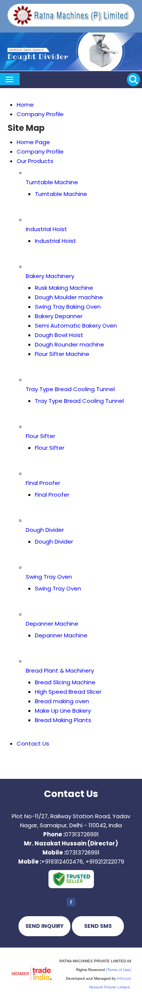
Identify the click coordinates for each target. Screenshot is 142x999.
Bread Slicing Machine (65, 682)
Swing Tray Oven (49, 577)
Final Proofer (43, 483)
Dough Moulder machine (69, 297)
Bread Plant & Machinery (60, 670)
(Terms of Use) (118, 970)
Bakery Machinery (50, 276)
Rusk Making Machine (64, 288)
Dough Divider (45, 530)
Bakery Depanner (59, 316)
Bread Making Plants (63, 720)
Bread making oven (62, 701)
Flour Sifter (40, 436)
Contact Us (33, 743)
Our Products (35, 161)
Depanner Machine (52, 624)
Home (25, 105)
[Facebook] (71, 906)
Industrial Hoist (46, 229)
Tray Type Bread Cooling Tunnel (70, 389)
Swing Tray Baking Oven (68, 307)
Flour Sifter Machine (62, 354)
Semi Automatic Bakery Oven (76, 325)
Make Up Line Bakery (63, 711)
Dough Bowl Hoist (59, 335)
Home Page (33, 142)
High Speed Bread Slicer (68, 692)
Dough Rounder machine (69, 344)
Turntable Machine (52, 182)
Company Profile (40, 114)
